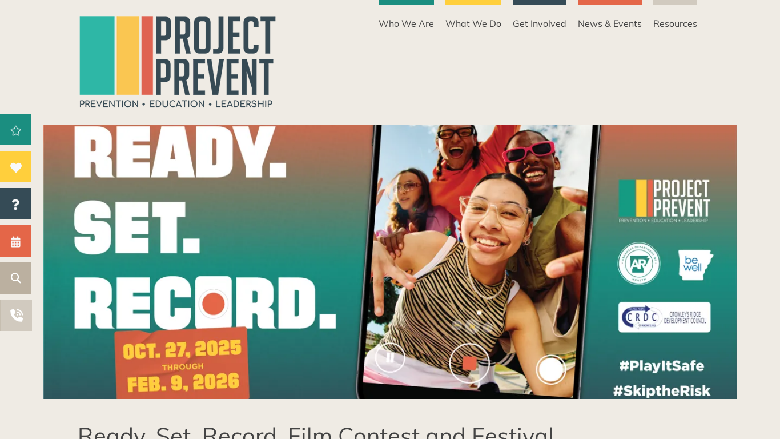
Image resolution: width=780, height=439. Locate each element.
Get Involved (539, 23)
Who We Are (406, 23)
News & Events (610, 23)
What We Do (473, 23)
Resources (675, 23)
